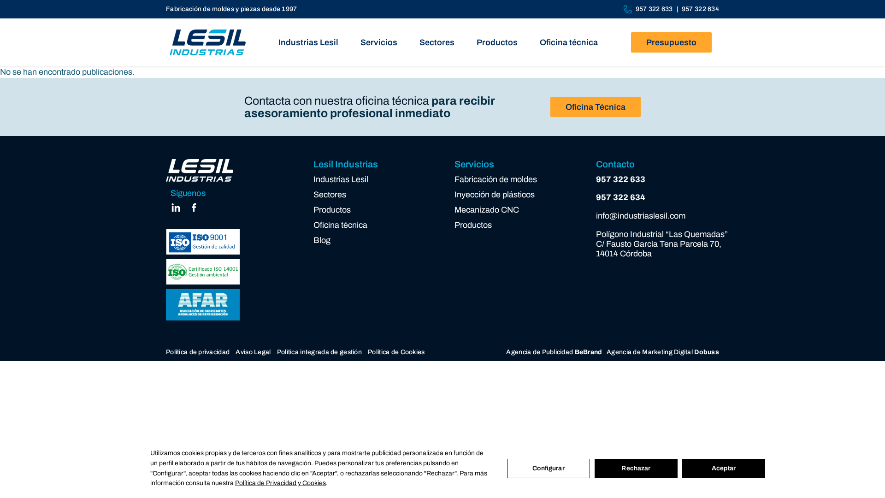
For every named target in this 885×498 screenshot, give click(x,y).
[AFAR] (203, 305)
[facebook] (194, 210)
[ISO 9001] (203, 242)
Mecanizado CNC (486, 209)
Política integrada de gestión (319, 352)
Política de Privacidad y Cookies (280, 483)
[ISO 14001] (203, 272)
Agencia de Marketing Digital (663, 352)
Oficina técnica (569, 42)
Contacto (615, 164)
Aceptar (724, 468)
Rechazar (635, 468)
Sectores (436, 42)
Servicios (378, 42)
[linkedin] (176, 210)
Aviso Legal (253, 352)
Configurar (548, 468)
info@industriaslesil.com (640, 215)
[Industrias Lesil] (207, 42)
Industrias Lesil (308, 42)
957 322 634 (700, 9)
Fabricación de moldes (495, 179)
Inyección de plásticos (494, 194)
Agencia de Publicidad (554, 352)
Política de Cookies (396, 352)
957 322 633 (654, 9)
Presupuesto (671, 42)
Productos (497, 42)
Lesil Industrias (345, 164)
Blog (321, 240)
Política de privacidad (198, 352)
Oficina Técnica (595, 107)
